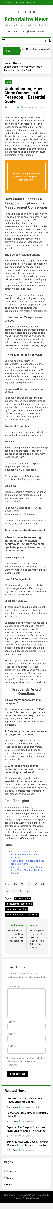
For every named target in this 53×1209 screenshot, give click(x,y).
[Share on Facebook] (15, 884)
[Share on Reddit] (7, 891)
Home (9, 1184)
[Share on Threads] (20, 891)
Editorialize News (26, 19)
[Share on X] (22, 884)
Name (11, 1021)
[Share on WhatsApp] (35, 884)
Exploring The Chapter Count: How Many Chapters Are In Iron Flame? (28, 870)
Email (11, 1034)
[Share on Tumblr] (14, 891)
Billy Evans (11, 107)
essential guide (22, 898)
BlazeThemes (32, 1198)
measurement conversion (19, 903)
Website (11, 1046)
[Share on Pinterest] (42, 884)
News (8, 81)
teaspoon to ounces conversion (22, 914)
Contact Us (11, 1171)
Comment (13, 986)
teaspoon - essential (16, 909)
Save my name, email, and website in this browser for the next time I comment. (26, 1061)
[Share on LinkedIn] (29, 884)
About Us (10, 1178)
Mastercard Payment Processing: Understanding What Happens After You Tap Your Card (12, 3)
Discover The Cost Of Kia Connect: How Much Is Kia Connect (25, 854)
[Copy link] (27, 891)
